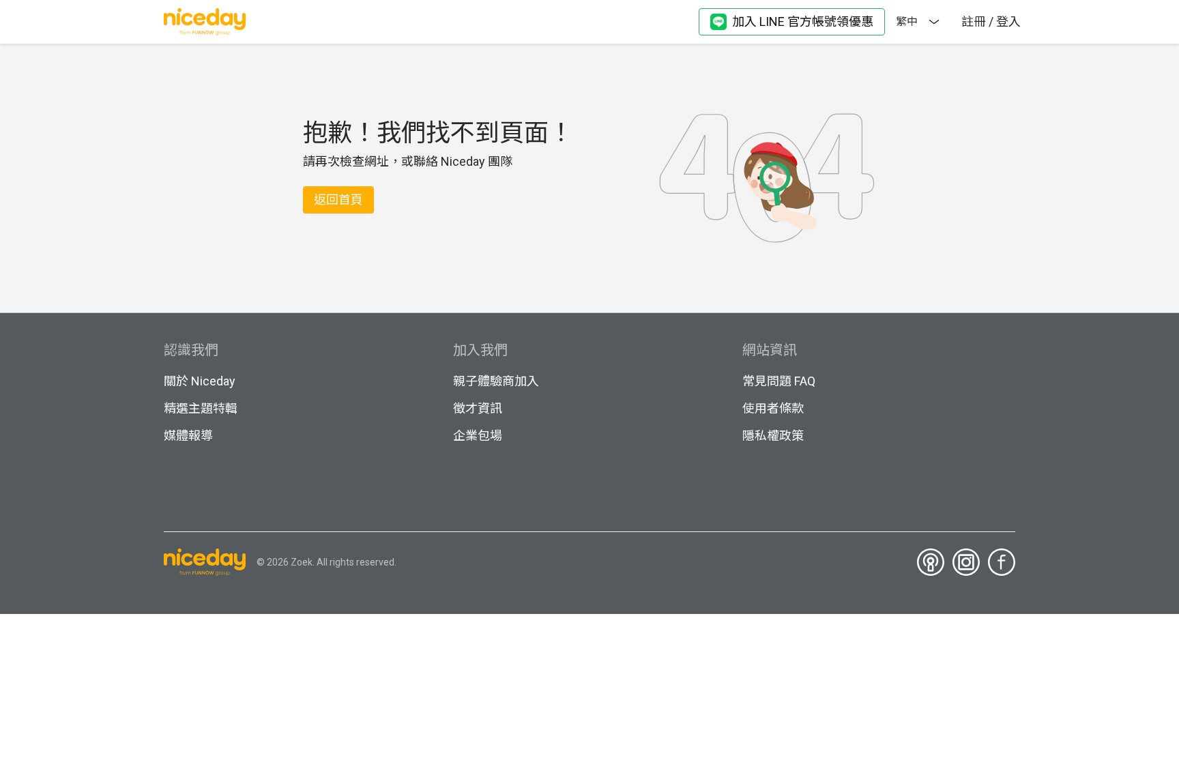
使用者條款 (773, 408)
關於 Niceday (199, 381)
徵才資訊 (477, 408)
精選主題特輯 (200, 408)
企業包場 (477, 435)
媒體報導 (188, 435)
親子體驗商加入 (496, 381)
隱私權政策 (773, 435)
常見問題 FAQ (778, 381)
